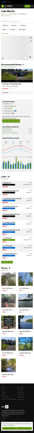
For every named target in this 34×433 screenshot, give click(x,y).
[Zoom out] (31, 46)
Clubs (3, 394)
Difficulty (5, 25)
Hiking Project (20, 392)
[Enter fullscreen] (31, 38)
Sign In (27, 6)
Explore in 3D (5, 92)
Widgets (3, 392)
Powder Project (20, 396)
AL (6, 14)
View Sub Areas (5, 15)
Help (3, 389)
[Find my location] (31, 41)
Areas (2, 14)
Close (17, 428)
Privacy (24, 430)
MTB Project (20, 389)
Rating (4, 29)
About (3, 387)
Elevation (12, 29)
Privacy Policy (11, 425)
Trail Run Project (21, 394)
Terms (20, 430)
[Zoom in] (31, 44)
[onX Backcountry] (6, 2)
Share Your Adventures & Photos (9, 399)
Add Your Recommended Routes (8, 66)
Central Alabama (13, 14)
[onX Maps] (5, 408)
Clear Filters (4, 33)
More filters (22, 29)
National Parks (20, 399)
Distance (14, 25)
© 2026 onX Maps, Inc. (13, 430)
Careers (3, 420)
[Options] (30, 57)
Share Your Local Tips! (11, 121)
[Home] (8, 6)
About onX (4, 418)
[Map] (17, 48)
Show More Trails (7, 262)
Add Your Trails (4, 178)
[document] (17, 426)
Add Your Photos (5, 270)
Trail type (23, 25)
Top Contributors (5, 396)
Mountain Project (21, 387)
